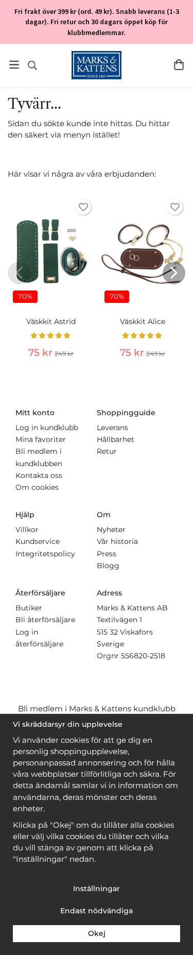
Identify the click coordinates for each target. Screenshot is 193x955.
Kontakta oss (38, 475)
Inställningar (96, 888)
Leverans (112, 427)
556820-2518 (143, 656)
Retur (107, 451)
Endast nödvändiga (96, 911)
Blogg (108, 565)
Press (106, 554)
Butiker (28, 608)
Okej (97, 933)
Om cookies (37, 487)
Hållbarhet (115, 439)
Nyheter (111, 529)
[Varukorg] (179, 64)
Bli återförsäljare (45, 620)
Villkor (27, 529)
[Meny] (14, 64)
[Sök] (32, 65)
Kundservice (37, 541)
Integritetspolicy (45, 554)
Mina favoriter (40, 439)
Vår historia (117, 541)
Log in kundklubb (46, 427)
